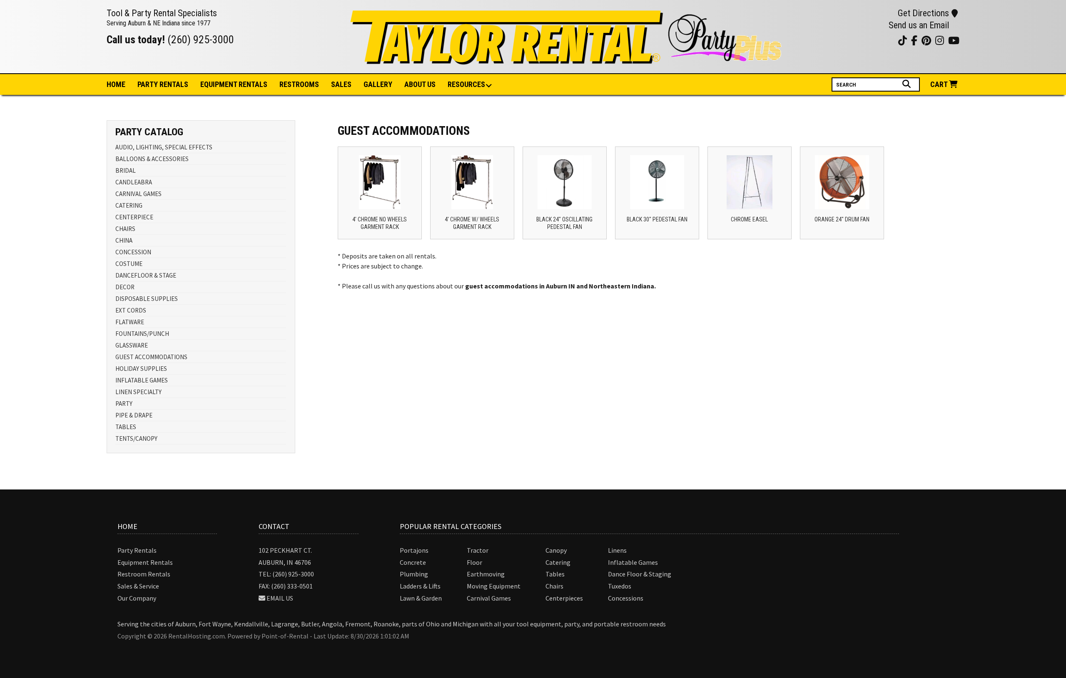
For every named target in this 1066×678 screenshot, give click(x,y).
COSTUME (128, 264)
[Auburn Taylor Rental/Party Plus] (567, 60)
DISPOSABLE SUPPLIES (146, 299)
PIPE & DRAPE (133, 415)
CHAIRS (125, 229)
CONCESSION (133, 252)
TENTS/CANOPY (136, 438)
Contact (274, 526)
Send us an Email (919, 25)
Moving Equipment (494, 586)
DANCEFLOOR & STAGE (145, 275)
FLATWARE (129, 322)
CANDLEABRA (133, 182)
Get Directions (923, 13)
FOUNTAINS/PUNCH (142, 334)
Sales (341, 84)
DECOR (124, 287)
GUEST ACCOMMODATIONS (151, 357)
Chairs (554, 586)
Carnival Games (489, 598)
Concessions (625, 598)
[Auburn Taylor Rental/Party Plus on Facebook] (878, 40)
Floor (474, 562)
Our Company (136, 598)
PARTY (123, 403)
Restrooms (299, 84)
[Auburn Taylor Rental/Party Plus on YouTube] (847, 40)
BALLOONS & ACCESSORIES (152, 159)
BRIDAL (125, 170)
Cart (939, 84)
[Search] (907, 84)
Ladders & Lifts (420, 586)
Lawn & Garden (421, 598)
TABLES (125, 427)
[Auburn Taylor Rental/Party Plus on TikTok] (889, 40)
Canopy (556, 550)
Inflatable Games (633, 562)
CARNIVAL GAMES (138, 194)
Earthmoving (486, 574)
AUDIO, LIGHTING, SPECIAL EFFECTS (163, 147)
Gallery (378, 84)
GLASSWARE (131, 345)
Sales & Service (138, 586)
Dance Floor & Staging (639, 574)
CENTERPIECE (134, 217)
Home (116, 84)
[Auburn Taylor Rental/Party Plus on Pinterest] (868, 40)
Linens (617, 550)
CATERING (128, 205)
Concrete (413, 562)
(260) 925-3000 (200, 39)
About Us (420, 84)
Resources (466, 84)
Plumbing (414, 574)
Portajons (414, 550)
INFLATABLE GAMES (141, 380)
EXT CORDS (130, 310)
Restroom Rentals (143, 574)
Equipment (233, 84)
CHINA (123, 240)
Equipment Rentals (145, 562)
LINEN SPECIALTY (138, 392)
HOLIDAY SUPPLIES (141, 369)
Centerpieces (564, 598)
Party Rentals (137, 550)
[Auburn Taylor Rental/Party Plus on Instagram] (857, 40)
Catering (557, 562)
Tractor (477, 550)
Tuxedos (619, 586)
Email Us (279, 598)
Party (162, 84)
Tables (555, 574)
